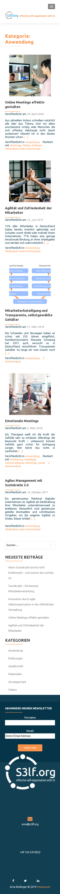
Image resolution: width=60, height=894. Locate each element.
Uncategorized (17, 681)
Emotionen (16, 459)
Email (30, 730)
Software (36, 145)
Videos (12, 689)
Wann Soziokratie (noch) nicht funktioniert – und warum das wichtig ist (30, 573)
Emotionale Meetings (22, 421)
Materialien (15, 674)
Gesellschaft (15, 666)
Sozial (41, 462)
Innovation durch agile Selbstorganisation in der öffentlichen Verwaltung (31, 604)
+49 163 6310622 (30, 852)
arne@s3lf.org (30, 824)
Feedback (29, 459)
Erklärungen (15, 658)
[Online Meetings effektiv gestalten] (30, 75)
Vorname (30, 717)
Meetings (15, 145)
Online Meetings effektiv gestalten (28, 617)
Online (26, 145)
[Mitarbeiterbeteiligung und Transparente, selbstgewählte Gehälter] (30, 283)
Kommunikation (14, 462)
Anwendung (32, 141)
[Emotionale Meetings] (30, 393)
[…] (26, 136)
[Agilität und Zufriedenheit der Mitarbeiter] (30, 180)
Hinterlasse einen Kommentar (22, 148)
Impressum (43, 886)
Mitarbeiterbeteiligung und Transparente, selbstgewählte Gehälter (28, 315)
